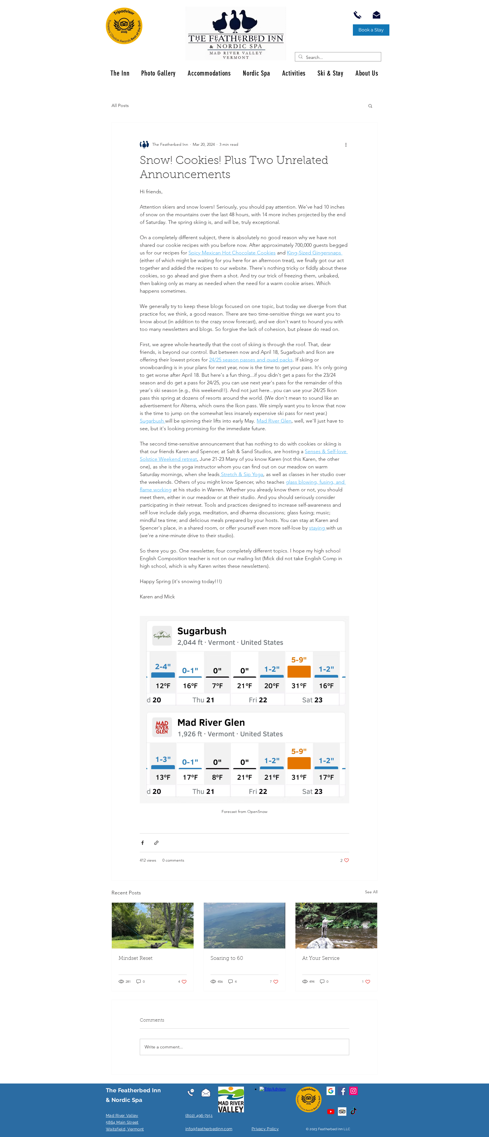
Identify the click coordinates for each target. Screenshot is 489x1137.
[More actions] (345, 144)
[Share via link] (156, 842)
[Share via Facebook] (142, 842)
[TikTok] (353, 1111)
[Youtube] (331, 1111)
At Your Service (321, 958)
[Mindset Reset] (153, 925)
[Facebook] (342, 1091)
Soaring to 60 (227, 958)
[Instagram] (353, 1091)
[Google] (331, 1091)
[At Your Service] (336, 925)
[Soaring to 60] (245, 925)
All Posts (120, 105)
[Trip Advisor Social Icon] (342, 1111)
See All (371, 891)
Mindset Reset (136, 958)
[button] (370, 105)
